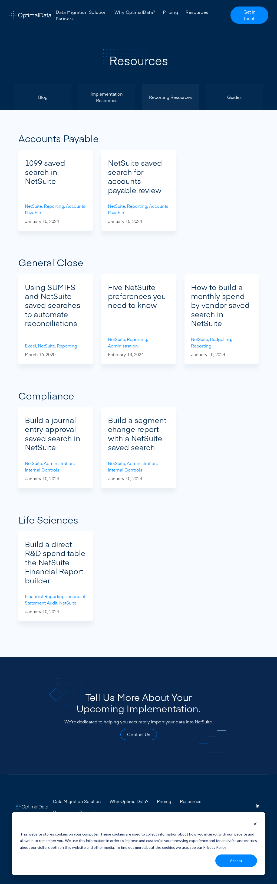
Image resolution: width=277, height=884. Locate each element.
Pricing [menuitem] (170, 12)
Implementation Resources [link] (107, 97)
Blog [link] (43, 97)
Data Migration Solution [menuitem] (81, 12)
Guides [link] (234, 97)
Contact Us (138, 734)
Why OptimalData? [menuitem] (134, 12)
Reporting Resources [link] (170, 97)
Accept (236, 860)
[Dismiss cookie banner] (255, 823)
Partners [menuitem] (65, 18)
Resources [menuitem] (197, 12)
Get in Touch (249, 15)
